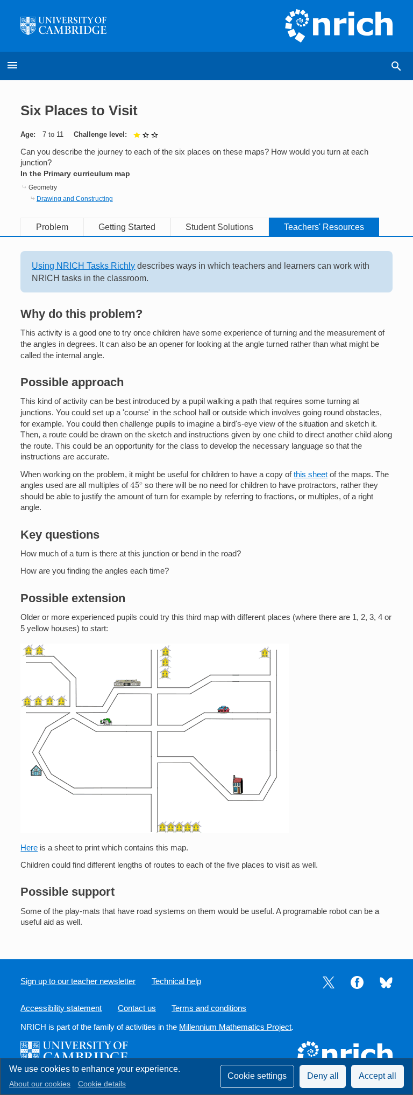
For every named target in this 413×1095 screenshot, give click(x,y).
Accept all (377, 1075)
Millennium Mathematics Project (235, 1027)
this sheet (310, 474)
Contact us (137, 1008)
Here (29, 847)
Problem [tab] (52, 227)
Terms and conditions (209, 1008)
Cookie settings (257, 1075)
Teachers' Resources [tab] (324, 227)
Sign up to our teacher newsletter (78, 981)
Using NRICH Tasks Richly (83, 265)
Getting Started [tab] (126, 227)
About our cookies (39, 1084)
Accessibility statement (61, 1008)
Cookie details (102, 1084)
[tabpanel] (206, 589)
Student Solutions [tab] (219, 227)
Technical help (176, 981)
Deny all (323, 1075)
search (396, 66)
